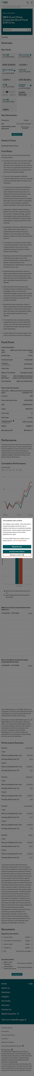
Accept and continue (17, 551)
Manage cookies (16, 555)
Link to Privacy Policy (20, 540)
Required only (17, 547)
